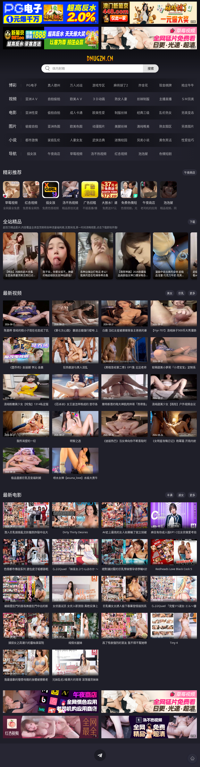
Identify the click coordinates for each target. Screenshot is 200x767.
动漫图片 (98, 126)
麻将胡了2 (121, 85)
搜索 (151, 68)
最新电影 (12, 495)
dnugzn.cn (100, 58)
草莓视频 (76, 154)
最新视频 (12, 293)
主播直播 (165, 99)
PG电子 (31, 85)
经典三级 (143, 113)
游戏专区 (98, 85)
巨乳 (181, 293)
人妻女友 (76, 140)
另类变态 (187, 113)
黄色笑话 (165, 140)
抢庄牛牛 (187, 85)
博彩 (13, 85)
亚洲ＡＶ (31, 99)
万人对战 (76, 85)
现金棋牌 (165, 85)
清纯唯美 (143, 126)
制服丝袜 (121, 113)
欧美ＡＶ (76, 99)
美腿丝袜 (121, 126)
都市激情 (31, 140)
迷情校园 (121, 140)
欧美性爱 (98, 113)
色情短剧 (165, 154)
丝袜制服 (143, 99)
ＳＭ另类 (187, 99)
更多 (192, 293)
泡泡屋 (143, 154)
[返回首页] (192, 758)
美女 (169, 293)
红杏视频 (121, 154)
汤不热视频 (98, 154)
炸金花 (143, 85)
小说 (13, 140)
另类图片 (187, 126)
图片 (13, 126)
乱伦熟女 (165, 113)
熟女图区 (165, 126)
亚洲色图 (54, 126)
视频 (13, 99)
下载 (192, 222)
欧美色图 (76, 126)
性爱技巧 (187, 140)
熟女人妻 (121, 99)
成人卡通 (76, 113)
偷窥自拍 (31, 126)
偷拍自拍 (54, 113)
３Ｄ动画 (98, 99)
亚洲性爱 (31, 113)
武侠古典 (98, 140)
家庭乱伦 (54, 140)
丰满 (169, 495)
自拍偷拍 (54, 99)
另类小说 (143, 140)
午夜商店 (54, 154)
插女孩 (31, 154)
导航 (13, 153)
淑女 (181, 495)
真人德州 (54, 85)
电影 (13, 112)
